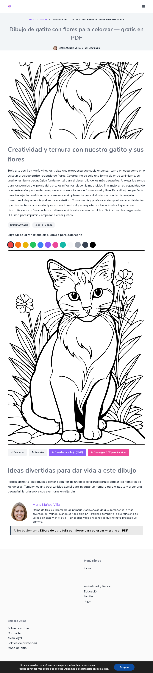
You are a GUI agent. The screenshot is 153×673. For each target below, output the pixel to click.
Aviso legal (15, 638)
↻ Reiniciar (38, 452)
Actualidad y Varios (97, 586)
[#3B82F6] (40, 245)
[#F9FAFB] (70, 245)
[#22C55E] (33, 245)
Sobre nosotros (18, 628)
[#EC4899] (55, 245)
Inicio (87, 568)
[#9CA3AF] (78, 245)
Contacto (14, 633)
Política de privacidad (22, 643)
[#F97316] (18, 245)
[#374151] (85, 245)
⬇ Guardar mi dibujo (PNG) (67, 452)
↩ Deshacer (17, 452)
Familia (88, 596)
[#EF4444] (10, 244)
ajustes (104, 669)
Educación (91, 591)
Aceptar (124, 667)
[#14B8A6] (63, 245)
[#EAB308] (26, 245)
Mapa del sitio (17, 648)
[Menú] (143, 6)
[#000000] (93, 245)
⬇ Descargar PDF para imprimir (108, 452)
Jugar (88, 601)
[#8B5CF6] (48, 245)
